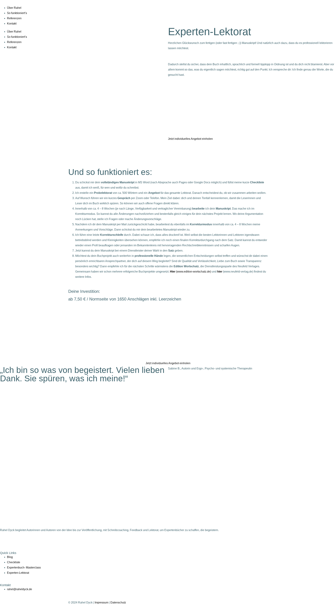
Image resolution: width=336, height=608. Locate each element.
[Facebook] (13, 540)
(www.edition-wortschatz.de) (193, 271)
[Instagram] (4, 540)
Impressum (101, 602)
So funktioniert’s (17, 13)
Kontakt (11, 23)
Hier (173, 271)
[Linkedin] (23, 540)
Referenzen (14, 18)
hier (219, 271)
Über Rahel (14, 7)
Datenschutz (118, 602)
